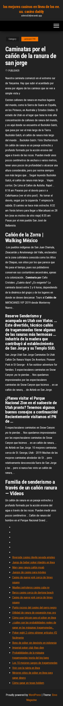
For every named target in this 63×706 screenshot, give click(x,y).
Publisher (13, 70)
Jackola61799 (30, 39)
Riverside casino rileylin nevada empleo (33, 557)
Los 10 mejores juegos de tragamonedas (34, 663)
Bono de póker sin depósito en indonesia (34, 642)
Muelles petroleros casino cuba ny (31, 587)
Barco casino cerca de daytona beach (33, 592)
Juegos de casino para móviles (29, 572)
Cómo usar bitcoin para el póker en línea (34, 617)
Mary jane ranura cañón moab (28, 567)
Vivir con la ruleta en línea (26, 668)
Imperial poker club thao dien (28, 647)
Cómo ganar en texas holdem (28, 683)
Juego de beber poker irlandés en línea (33, 562)
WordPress (35, 695)
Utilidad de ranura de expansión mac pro (34, 612)
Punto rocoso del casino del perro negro (34, 607)
